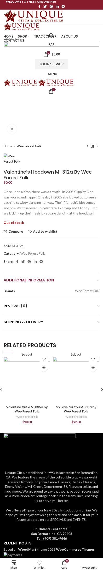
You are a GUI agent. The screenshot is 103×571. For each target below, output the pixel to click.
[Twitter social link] (45, 6)
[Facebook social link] (39, 6)
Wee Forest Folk (29, 146)
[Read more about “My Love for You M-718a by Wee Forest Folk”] (93, 367)
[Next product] (97, 146)
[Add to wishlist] (44, 359)
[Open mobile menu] (51, 29)
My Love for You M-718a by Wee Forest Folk (76, 409)
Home (8, 146)
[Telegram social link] (63, 6)
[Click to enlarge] (12, 129)
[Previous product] (87, 146)
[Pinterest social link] (51, 6)
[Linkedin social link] (57, 6)
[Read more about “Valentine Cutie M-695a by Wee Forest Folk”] (44, 367)
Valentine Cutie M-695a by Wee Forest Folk (27, 409)
